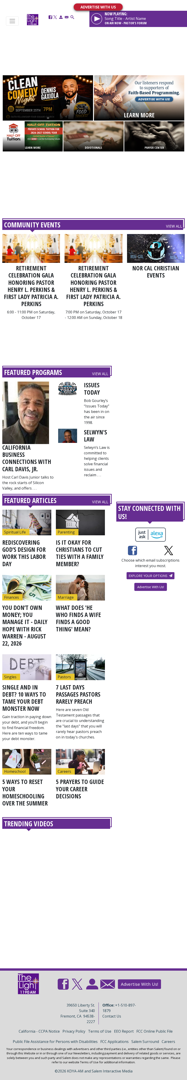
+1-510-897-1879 (119, 1008)
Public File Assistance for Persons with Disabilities (55, 1041)
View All (174, 226)
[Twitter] (55, 17)
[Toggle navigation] (12, 21)
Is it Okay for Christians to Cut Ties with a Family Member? (80, 553)
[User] (61, 17)
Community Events (32, 224)
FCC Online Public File (154, 1031)
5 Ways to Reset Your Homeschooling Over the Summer (25, 792)
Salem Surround (145, 1041)
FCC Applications (114, 1041)
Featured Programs (33, 372)
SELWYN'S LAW (95, 435)
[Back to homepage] (32, 19)
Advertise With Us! (150, 587)
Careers (168, 1041)
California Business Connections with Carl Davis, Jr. (26, 458)
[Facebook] (50, 17)
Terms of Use (99, 1031)
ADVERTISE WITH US (98, 7)
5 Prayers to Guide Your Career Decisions (80, 789)
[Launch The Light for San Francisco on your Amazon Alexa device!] (150, 535)
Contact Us (111, 1016)
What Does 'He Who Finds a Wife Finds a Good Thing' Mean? (78, 618)
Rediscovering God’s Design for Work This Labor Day (24, 553)
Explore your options (148, 576)
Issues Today (92, 388)
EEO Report (124, 1031)
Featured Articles (30, 500)
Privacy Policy (73, 1031)
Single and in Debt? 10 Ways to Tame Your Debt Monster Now (24, 698)
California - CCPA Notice (39, 1031)
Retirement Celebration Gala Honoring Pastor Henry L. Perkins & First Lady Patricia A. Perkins (31, 286)
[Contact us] (66, 17)
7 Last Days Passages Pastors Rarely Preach (78, 694)
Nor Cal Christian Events (155, 271)
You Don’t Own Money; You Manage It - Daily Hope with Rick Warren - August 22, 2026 (24, 625)
